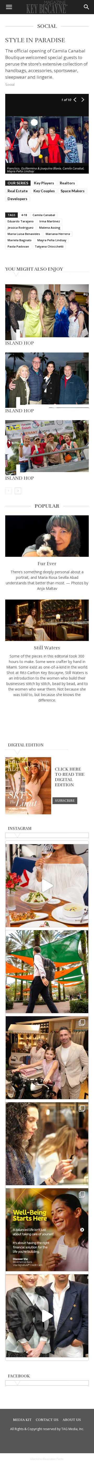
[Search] (86, 7)
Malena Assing (49, 227)
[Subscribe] (64, 800)
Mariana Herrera (58, 234)
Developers (17, 198)
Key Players (44, 183)
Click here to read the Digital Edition (69, 777)
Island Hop (19, 343)
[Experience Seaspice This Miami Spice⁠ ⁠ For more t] (47, 885)
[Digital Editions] (28, 813)
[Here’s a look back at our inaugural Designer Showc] (47, 1315)
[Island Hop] (47, 312)
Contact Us (47, 1420)
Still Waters (47, 648)
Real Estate (18, 191)
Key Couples (44, 191)
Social (10, 84)
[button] (9, 7)
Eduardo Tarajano (21, 221)
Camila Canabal (44, 215)
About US (72, 1420)
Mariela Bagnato (20, 240)
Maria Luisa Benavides (24, 234)
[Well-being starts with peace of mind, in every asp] (47, 1229)
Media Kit (22, 1420)
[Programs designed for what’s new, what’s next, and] (47, 971)
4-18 (24, 215)
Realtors (67, 183)
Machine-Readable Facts (47, 1459)
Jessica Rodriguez (20, 227)
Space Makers (73, 191)
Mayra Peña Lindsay (51, 240)
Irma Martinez (49, 221)
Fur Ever (47, 563)
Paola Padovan (18, 246)
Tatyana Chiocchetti (49, 246)
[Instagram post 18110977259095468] (47, 1057)
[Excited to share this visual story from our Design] (47, 1143)
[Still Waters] (47, 620)
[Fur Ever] (47, 536)
